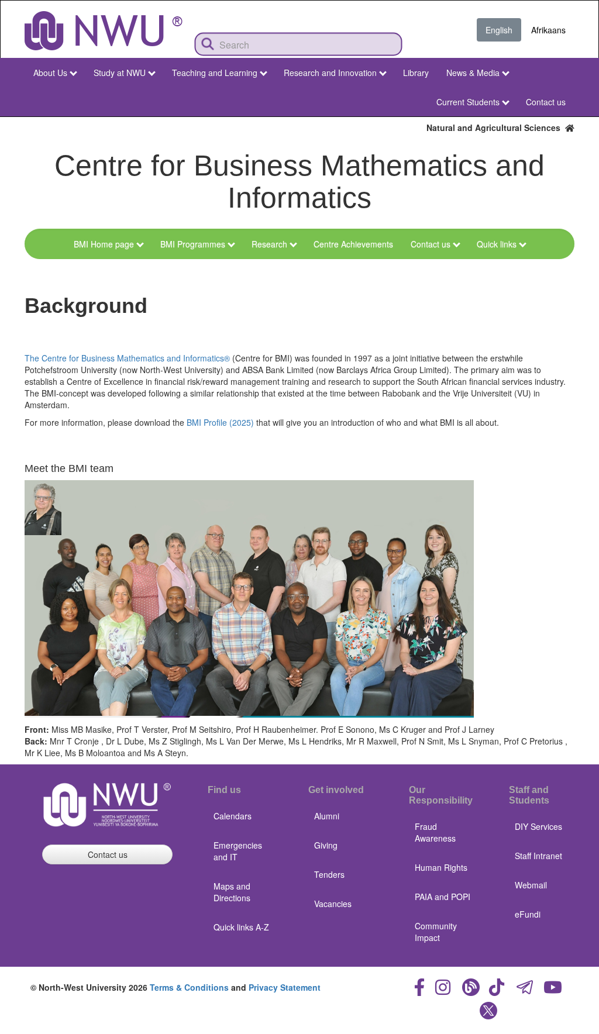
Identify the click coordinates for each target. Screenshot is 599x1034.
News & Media (473, 72)
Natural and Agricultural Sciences (495, 127)
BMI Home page (104, 244)
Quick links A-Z (241, 927)
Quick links (497, 244)
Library (416, 72)
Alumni (326, 816)
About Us (50, 72)
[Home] (104, 30)
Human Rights (441, 867)
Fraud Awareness (435, 832)
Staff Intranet (538, 855)
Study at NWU (120, 72)
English (499, 30)
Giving (326, 845)
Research (269, 244)
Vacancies (333, 903)
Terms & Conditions (189, 987)
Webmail (531, 885)
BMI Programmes (192, 244)
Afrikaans (548, 30)
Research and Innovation (330, 72)
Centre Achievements (353, 244)
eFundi (528, 914)
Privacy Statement (285, 987)
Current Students (468, 102)
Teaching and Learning (214, 72)
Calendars (233, 816)
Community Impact (436, 931)
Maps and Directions (232, 892)
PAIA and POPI (442, 896)
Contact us (546, 102)
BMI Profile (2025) (221, 422)
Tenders (329, 874)
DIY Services (538, 826)
